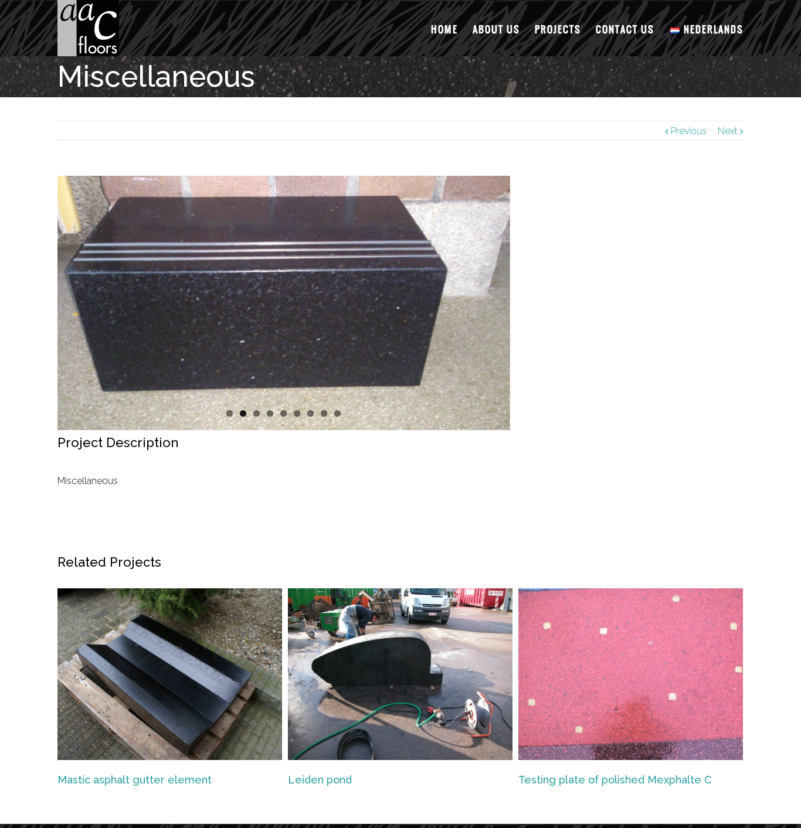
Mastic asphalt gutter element (134, 780)
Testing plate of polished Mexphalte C (615, 780)
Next (728, 131)
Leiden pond (320, 780)
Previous (689, 131)
